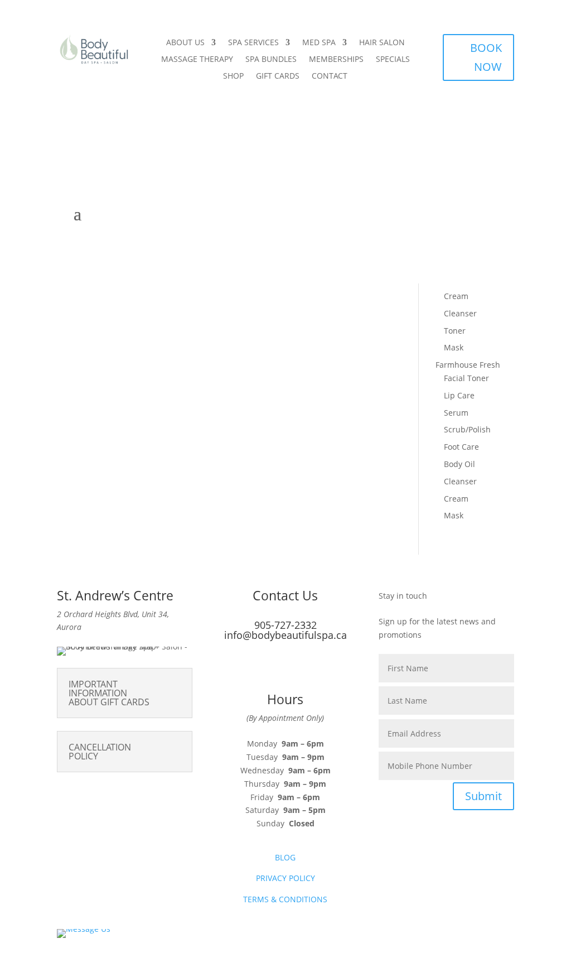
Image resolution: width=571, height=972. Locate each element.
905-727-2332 (285, 625)
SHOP (233, 76)
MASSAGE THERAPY (197, 59)
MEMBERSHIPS (336, 59)
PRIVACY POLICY (285, 878)
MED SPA (319, 43)
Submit (483, 795)
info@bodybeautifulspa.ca (285, 635)
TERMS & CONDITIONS (285, 899)
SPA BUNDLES (271, 59)
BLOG (285, 857)
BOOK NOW (486, 57)
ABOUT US (185, 43)
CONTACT (329, 76)
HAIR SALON (382, 43)
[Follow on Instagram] (297, 667)
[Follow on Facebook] (274, 667)
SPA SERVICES (253, 43)
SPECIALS (393, 59)
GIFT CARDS (277, 76)
